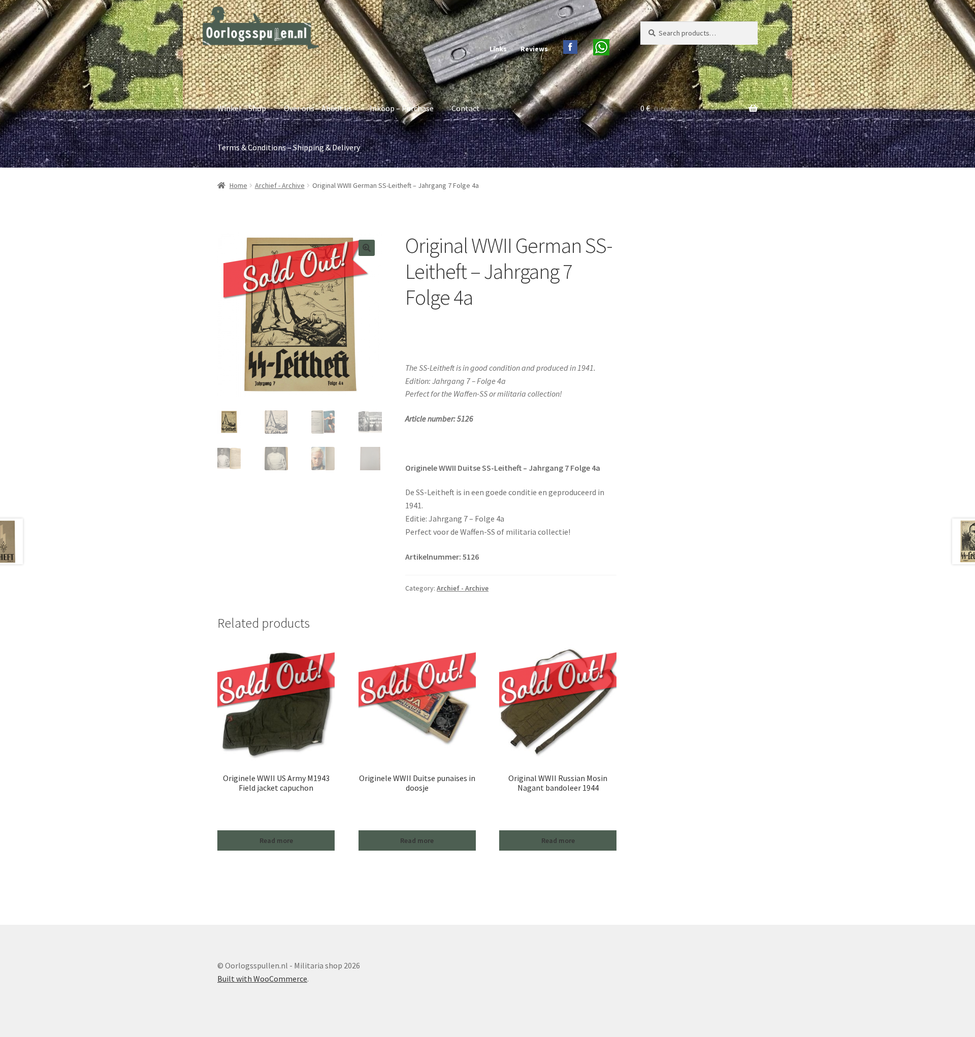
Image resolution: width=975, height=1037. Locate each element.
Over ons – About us (318, 108)
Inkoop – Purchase (402, 108)
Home (238, 185)
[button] (367, 248)
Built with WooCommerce (262, 979)
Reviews (534, 48)
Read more (276, 840)
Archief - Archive (280, 185)
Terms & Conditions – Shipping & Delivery (288, 147)
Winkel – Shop (241, 108)
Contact (465, 108)
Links (498, 48)
